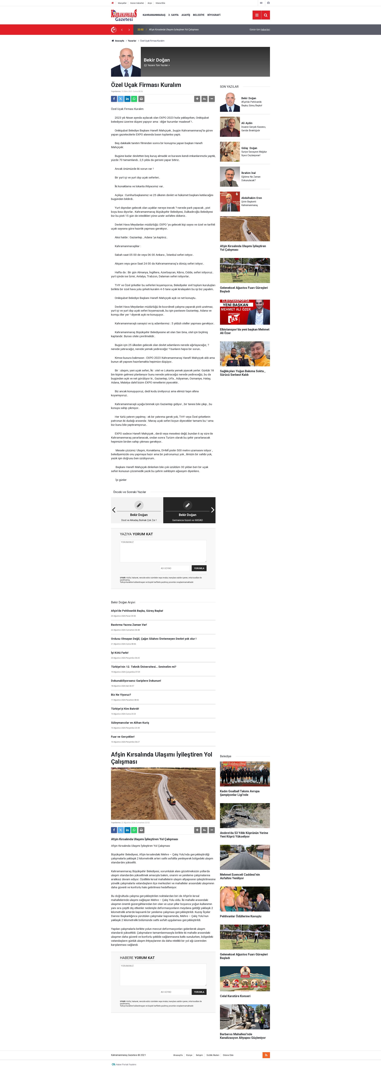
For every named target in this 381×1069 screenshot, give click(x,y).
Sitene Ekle (160, 3)
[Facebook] (114, 99)
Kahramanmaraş (154, 14)
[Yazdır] (141, 99)
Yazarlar (132, 41)
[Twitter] (121, 99)
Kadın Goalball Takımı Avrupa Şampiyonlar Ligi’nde (175, 29)
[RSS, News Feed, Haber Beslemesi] (266, 1055)
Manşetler (122, 3)
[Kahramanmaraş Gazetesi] (124, 14)
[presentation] (121, 29)
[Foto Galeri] (268, 2)
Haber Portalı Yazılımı (126, 1064)
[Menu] (257, 15)
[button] (197, 99)
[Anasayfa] (112, 3)
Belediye (198, 14)
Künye (189, 1055)
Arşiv (150, 3)
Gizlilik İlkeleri (213, 1055)
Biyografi (213, 14)
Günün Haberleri (137, 3)
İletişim (199, 1055)
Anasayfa (119, 41)
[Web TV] (261, 2)
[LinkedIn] (127, 99)
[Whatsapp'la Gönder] (134, 99)
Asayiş (186, 14)
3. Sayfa (173, 14)
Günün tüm (260, 29)
